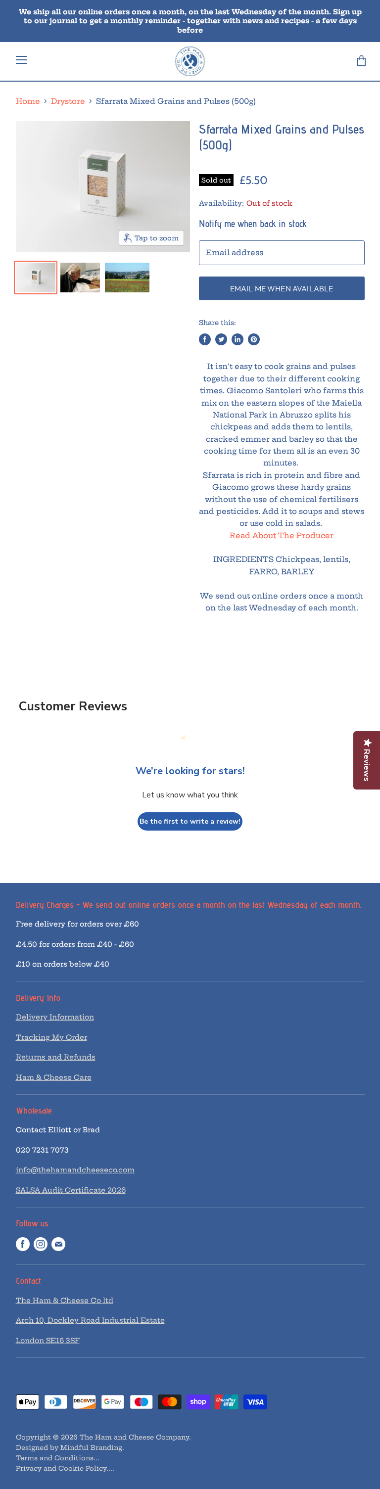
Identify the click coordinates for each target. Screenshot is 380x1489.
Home (28, 101)
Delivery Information (55, 1017)
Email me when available (281, 288)
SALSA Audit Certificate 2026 (71, 1190)
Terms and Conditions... (57, 1458)
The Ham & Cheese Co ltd (64, 1300)
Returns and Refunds (55, 1057)
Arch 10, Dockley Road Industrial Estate (90, 1320)
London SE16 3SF (48, 1340)
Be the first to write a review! (190, 821)
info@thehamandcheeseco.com (75, 1169)
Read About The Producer (281, 535)
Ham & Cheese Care (54, 1077)
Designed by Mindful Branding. (70, 1447)
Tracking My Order (51, 1037)
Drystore (68, 101)
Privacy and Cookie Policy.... (65, 1468)
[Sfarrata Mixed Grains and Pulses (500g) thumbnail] (35, 277)
